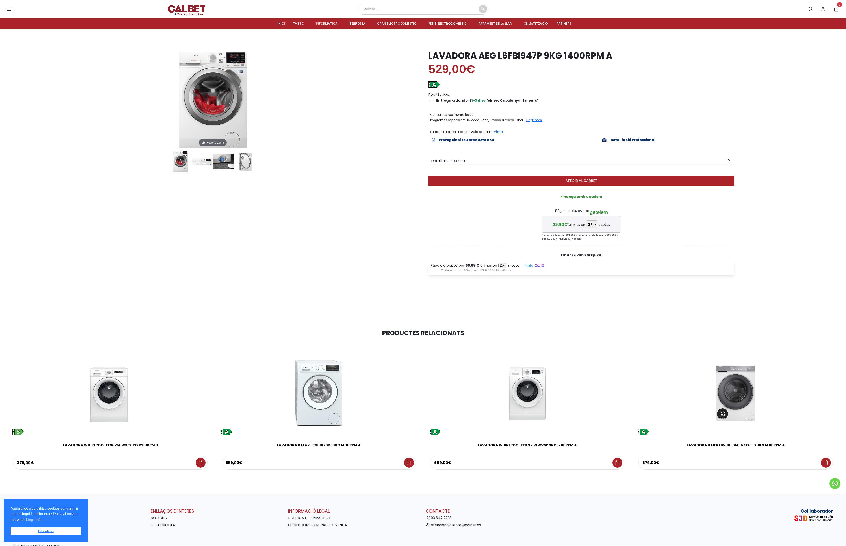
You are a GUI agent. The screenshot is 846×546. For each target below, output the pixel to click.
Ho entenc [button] (46, 531)
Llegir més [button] (34, 520)
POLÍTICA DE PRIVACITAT (309, 518)
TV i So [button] (287, 23)
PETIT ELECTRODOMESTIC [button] (449, 23)
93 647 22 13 (441, 518)
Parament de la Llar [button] (500, 23)
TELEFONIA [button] (350, 23)
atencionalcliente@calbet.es (456, 525)
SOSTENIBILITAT (164, 525)
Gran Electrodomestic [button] (393, 23)
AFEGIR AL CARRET (581, 181)
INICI (269, 23)
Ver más (576, 239)
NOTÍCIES (159, 518)
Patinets (576, 23)
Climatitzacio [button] (544, 23)
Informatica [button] (317, 23)
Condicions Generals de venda (317, 525)
